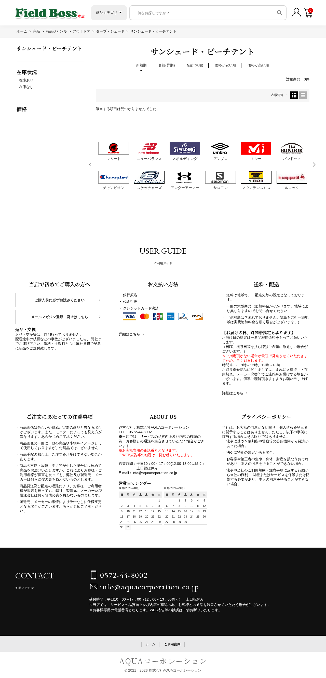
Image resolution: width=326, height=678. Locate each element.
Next (314, 164)
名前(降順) (194, 65)
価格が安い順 (225, 65)
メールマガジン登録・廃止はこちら (59, 317)
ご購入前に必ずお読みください (60, 300)
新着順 (141, 65)
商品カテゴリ (106, 12)
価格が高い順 (258, 65)
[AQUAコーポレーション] (50, 11)
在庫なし (26, 87)
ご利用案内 (172, 644)
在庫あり (26, 80)
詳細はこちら (129, 334)
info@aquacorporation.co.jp (149, 586)
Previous (91, 164)
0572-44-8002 (124, 575)
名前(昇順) (166, 65)
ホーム (150, 644)
